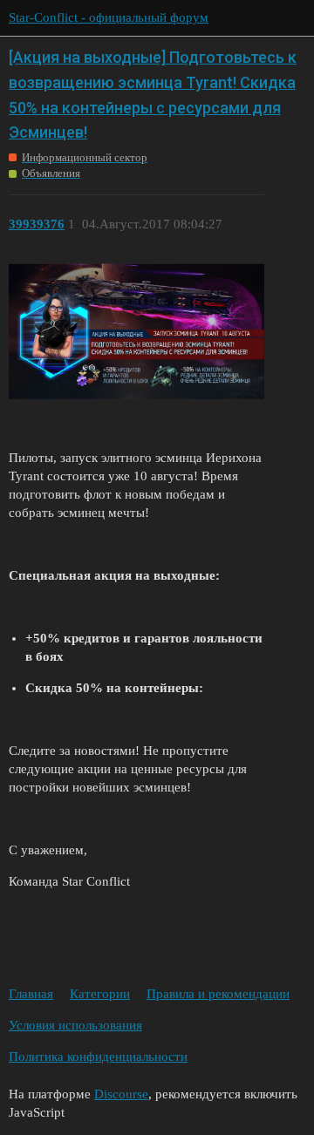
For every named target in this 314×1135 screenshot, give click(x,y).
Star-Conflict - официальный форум (108, 17)
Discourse (121, 1094)
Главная (31, 994)
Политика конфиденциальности (98, 1057)
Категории (100, 994)
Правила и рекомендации (218, 994)
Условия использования (75, 1025)
